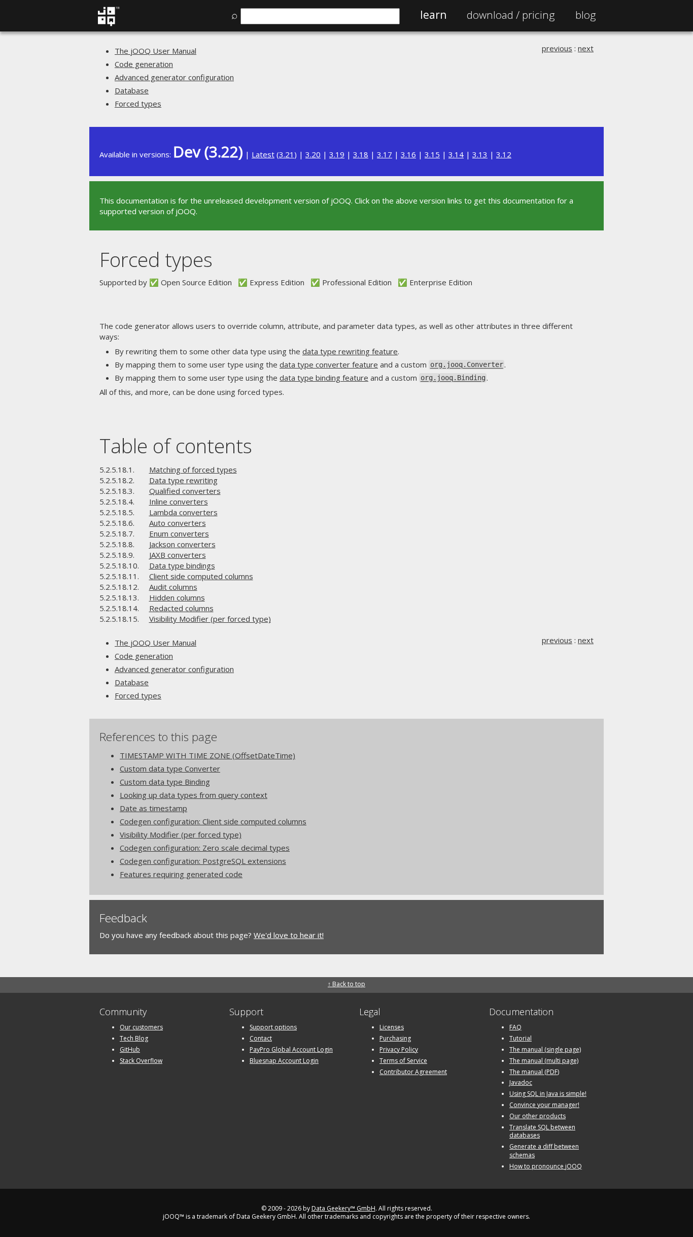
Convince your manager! (544, 1104)
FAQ (515, 1027)
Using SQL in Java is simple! (547, 1093)
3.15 (432, 154)
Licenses (391, 1027)
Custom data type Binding (165, 782)
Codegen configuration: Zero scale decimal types (205, 848)
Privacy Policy (398, 1049)
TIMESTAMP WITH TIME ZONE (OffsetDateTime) (207, 755)
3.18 (360, 154)
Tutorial (520, 1038)
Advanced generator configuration (174, 77)
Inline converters (178, 501)
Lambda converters (183, 512)
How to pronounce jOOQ (545, 1166)
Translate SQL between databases (542, 1131)
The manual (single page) (545, 1049)
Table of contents (175, 445)
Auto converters (177, 523)
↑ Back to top (346, 984)
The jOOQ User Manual (155, 51)
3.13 (480, 154)
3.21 (286, 154)
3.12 (503, 154)
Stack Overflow (141, 1060)
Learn (433, 15)
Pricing (511, 15)
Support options (273, 1027)
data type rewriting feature (350, 351)
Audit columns (173, 587)
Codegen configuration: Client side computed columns (213, 821)
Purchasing (395, 1038)
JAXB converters (177, 555)
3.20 (313, 154)
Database (132, 90)
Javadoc (520, 1082)
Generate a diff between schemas (544, 1150)
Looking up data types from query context (193, 795)
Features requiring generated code (181, 874)
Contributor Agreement (413, 1071)
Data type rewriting (183, 480)
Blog (585, 15)
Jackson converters (182, 544)
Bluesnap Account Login (284, 1060)
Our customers (141, 1027)
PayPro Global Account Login (291, 1049)
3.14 (456, 154)
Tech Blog (134, 1038)
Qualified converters (185, 491)
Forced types (138, 103)
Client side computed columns (201, 576)
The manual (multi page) (543, 1060)
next (586, 48)
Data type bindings (182, 565)
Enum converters (179, 533)
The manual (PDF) (534, 1071)
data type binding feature (324, 378)
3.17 (384, 154)
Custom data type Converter (170, 768)
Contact (261, 1038)
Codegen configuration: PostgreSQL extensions (203, 861)
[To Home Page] (108, 24)
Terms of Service (403, 1060)
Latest (263, 154)
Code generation (144, 64)
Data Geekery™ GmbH (343, 1208)
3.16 (408, 154)
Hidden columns (177, 597)
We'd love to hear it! (289, 935)
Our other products (537, 1116)
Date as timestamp (153, 808)
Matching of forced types (193, 469)
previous (557, 48)
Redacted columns (181, 608)
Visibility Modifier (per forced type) (210, 619)
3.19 (336, 154)
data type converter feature (329, 364)
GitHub (130, 1049)
